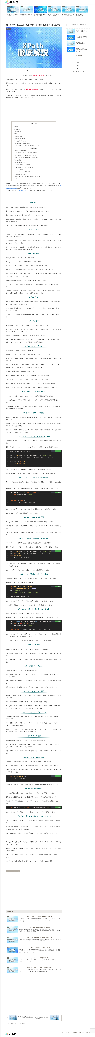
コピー (53, 450)
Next (90, 12)
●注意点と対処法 (18, 160)
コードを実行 (58, 450)
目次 (31, 123)
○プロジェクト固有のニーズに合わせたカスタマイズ (28, 176)
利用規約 (75, 1032)
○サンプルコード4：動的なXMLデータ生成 (25, 155)
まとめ (15, 179)
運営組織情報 (81, 1032)
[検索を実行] (89, 24)
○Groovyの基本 (19, 131)
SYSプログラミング (16, 871)
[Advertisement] (34, 110)
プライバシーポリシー (23, 190)
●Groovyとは (17, 129)
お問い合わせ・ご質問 (78, 71)
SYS (78, 68)
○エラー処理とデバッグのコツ (22, 162)
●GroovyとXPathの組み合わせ (21, 141)
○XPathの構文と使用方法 (21, 138)
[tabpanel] (12, 12)
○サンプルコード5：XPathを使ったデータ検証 (26, 157)
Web (78, 60)
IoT (78, 62)
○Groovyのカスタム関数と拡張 (22, 171)
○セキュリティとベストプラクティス (24, 167)
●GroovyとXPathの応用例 (20, 150)
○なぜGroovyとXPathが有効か (22, 143)
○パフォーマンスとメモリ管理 (22, 164)
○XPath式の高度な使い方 (21, 174)
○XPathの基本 (18, 136)
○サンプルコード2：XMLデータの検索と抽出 (26, 148)
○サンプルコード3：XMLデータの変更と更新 (26, 152)
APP (78, 65)
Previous (5, 12)
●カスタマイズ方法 (18, 169)
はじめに (16, 126)
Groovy (8, 871)
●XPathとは (17, 133)
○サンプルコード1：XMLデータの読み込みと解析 (27, 145)
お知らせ (88, 1032)
